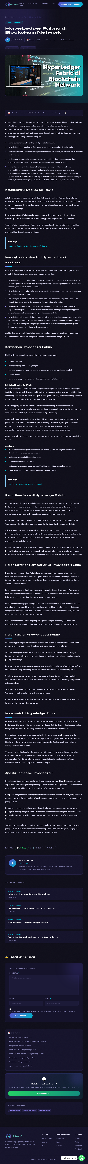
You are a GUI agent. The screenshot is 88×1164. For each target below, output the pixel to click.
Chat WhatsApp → (44, 1093)
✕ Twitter (50, 848)
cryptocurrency (12, 48)
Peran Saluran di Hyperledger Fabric (22, 1058)
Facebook (78, 1149)
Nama (12, 999)
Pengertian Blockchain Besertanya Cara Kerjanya (27, 246)
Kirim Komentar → (21, 1015)
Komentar (14, 973)
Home (7, 17)
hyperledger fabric (28, 48)
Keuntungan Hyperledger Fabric (20, 1037)
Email (48, 999)
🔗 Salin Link (37, 848)
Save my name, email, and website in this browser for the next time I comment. (43, 1011)
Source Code (47, 1139)
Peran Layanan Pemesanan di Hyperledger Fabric (26, 1054)
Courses (44, 3)
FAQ (58, 1142)
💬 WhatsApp (21, 848)
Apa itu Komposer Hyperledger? (20, 1066)
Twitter (77, 1142)
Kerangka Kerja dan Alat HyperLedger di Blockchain (27, 1041)
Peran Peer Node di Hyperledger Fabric (23, 1050)
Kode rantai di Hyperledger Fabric (21, 1062)
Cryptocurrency (14, 22)
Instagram (78, 1145)
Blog (54, 3)
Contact (59, 1145)
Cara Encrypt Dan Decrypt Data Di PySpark (25, 484)
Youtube (78, 1139)
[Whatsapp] (81, 1158)
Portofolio (32, 3)
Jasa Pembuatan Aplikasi (70, 4)
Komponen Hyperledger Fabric (20, 1046)
